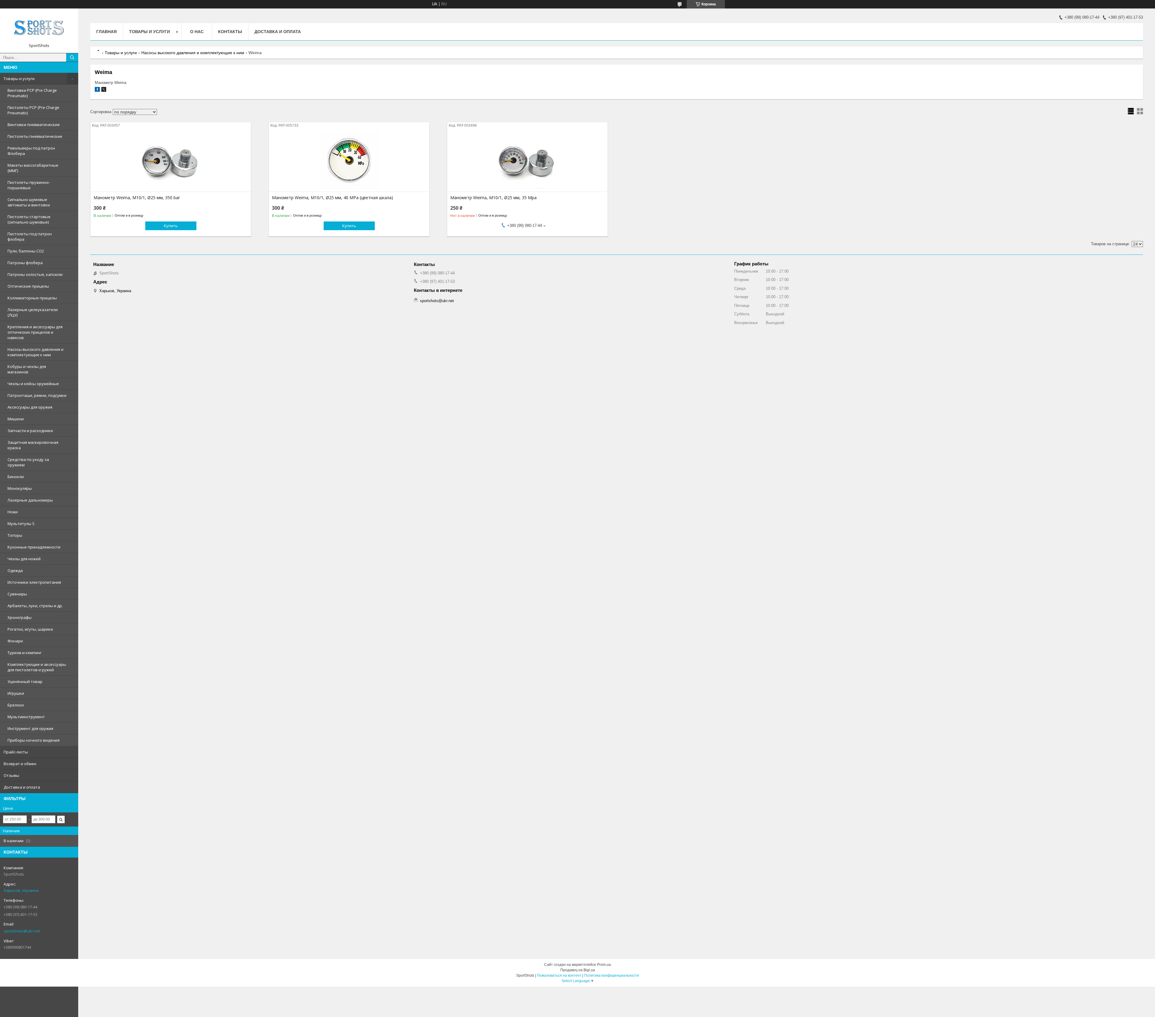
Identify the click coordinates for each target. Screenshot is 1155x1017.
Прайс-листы (16, 752)
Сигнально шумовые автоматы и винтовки (29, 202)
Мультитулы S (21, 523)
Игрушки (16, 693)
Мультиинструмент (26, 716)
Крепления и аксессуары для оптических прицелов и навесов (35, 332)
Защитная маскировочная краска (33, 445)
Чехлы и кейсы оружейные (33, 383)
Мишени (16, 419)
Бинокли (16, 476)
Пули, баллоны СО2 (26, 251)
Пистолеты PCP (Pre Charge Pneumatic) (33, 110)
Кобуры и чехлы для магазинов (27, 369)
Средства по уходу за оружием (28, 462)
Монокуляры (20, 488)
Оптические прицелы (28, 286)
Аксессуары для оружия (30, 407)
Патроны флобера (25, 262)
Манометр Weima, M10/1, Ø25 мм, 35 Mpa (493, 197)
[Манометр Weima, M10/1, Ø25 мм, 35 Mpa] (527, 161)
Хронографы (20, 617)
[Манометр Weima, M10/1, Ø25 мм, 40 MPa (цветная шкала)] (349, 161)
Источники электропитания (34, 582)
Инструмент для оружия (30, 728)
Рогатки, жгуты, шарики (30, 629)
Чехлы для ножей (24, 558)
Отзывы (11, 775)
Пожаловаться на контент (559, 975)
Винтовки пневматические (34, 124)
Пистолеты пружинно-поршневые (29, 185)
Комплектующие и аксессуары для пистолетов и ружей (37, 667)
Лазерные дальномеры (30, 500)
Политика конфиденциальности (611, 975)
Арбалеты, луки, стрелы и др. (35, 605)
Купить (171, 225)
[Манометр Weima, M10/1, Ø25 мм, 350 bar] (171, 161)
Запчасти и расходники (30, 430)
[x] (103, 90)
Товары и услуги (19, 78)
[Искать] (72, 57)
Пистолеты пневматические (35, 136)
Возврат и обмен (20, 763)
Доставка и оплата (22, 787)
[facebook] (97, 90)
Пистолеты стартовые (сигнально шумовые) (29, 219)
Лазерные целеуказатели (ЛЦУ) (33, 312)
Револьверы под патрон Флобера (31, 150)
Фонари (15, 641)
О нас (197, 31)
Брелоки (16, 705)
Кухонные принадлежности (34, 547)
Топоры (15, 535)
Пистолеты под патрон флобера (30, 236)
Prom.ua (604, 965)
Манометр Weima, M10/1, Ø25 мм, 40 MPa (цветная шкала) (332, 197)
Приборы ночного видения (34, 740)
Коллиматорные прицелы (32, 298)
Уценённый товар (25, 681)
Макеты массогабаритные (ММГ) (33, 167)
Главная (106, 31)
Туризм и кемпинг (25, 652)
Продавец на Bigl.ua (577, 970)
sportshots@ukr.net (22, 931)
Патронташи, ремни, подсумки (37, 395)
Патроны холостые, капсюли (35, 274)
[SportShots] (39, 28)
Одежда (15, 570)
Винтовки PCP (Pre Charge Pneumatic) (32, 93)
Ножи (13, 512)
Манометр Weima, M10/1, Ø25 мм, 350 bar (137, 197)
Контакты (230, 31)
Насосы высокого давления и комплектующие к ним (35, 352)
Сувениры (17, 594)
